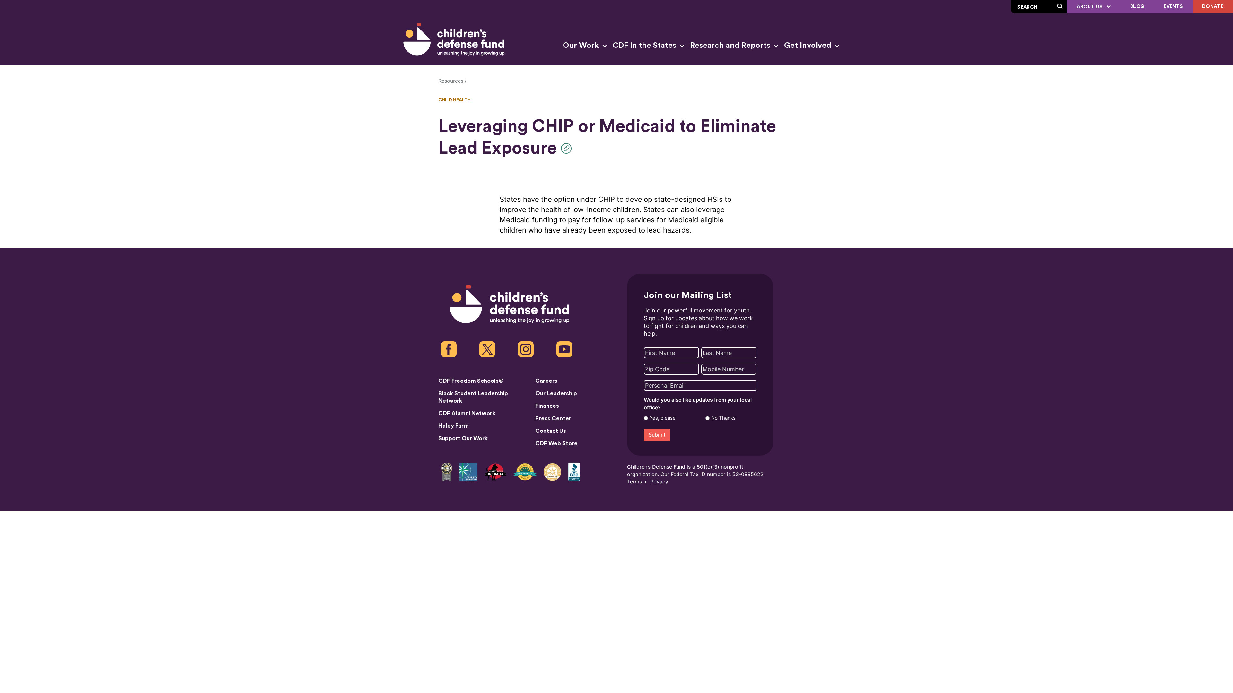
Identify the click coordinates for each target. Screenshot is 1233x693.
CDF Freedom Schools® (470, 381)
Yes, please (663, 418)
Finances (547, 406)
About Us (1090, 6)
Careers (546, 381)
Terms (634, 481)
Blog (1137, 6)
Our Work (582, 45)
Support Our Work (463, 438)
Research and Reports (731, 45)
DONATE (1212, 6)
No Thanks (723, 418)
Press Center (553, 418)
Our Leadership (556, 393)
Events (1173, 6)
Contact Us (550, 431)
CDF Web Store (556, 443)
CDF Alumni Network (466, 413)
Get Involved (808, 45)
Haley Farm (453, 426)
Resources (450, 81)
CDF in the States (645, 45)
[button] (568, 148)
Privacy (659, 481)
